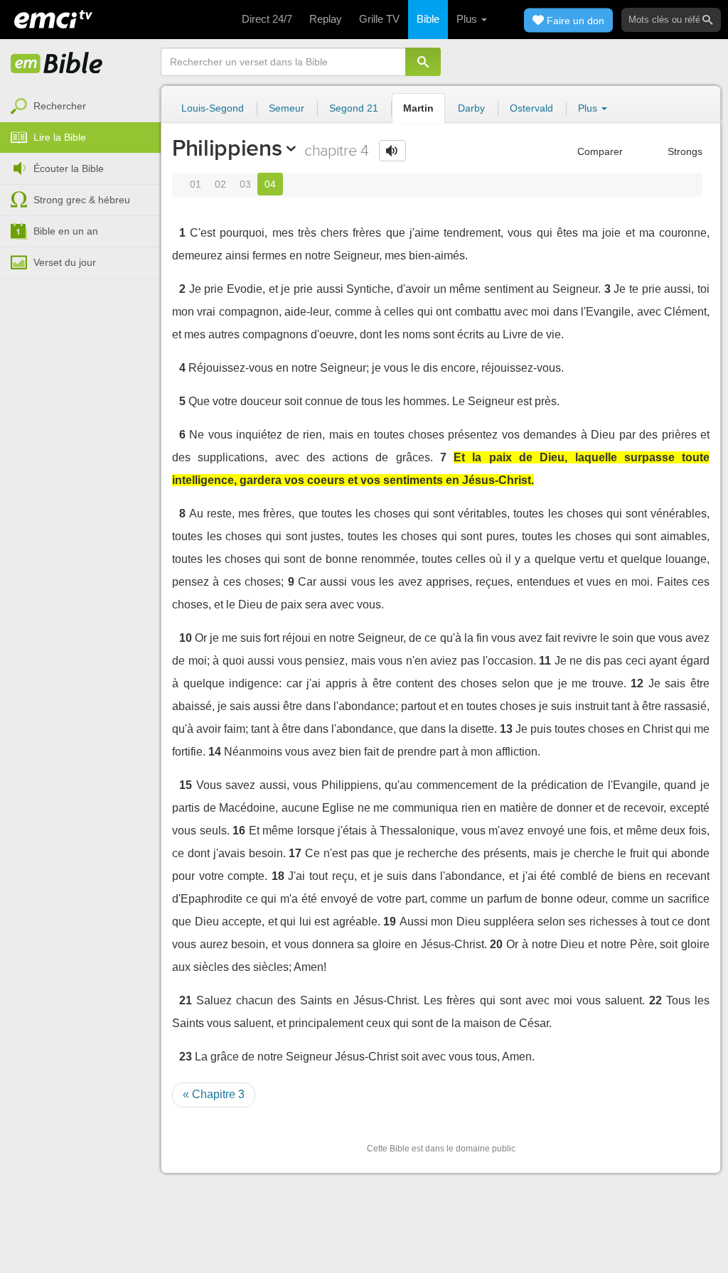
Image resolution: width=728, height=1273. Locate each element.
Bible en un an (65, 231)
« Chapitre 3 (214, 1094)
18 (278, 876)
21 (185, 1000)
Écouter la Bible (68, 168)
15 (185, 785)
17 (295, 853)
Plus (468, 19)
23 (185, 1057)
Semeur (286, 108)
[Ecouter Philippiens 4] (392, 150)
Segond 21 (353, 108)
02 (220, 184)
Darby (471, 108)
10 (185, 638)
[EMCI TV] (53, 18)
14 (214, 752)
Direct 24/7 (267, 19)
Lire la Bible (59, 137)
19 (389, 921)
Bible (428, 19)
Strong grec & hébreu (81, 199)
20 (496, 944)
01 (195, 184)
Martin (418, 108)
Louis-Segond (212, 108)
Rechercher (59, 106)
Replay (325, 19)
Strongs (683, 151)
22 (655, 1000)
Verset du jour (64, 262)
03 (245, 184)
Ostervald (531, 108)
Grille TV (379, 19)
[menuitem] (80, 106)
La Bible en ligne (57, 64)
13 (506, 729)
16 (238, 831)
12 (637, 683)
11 (545, 661)
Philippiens (227, 148)
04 (270, 184)
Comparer (598, 151)
